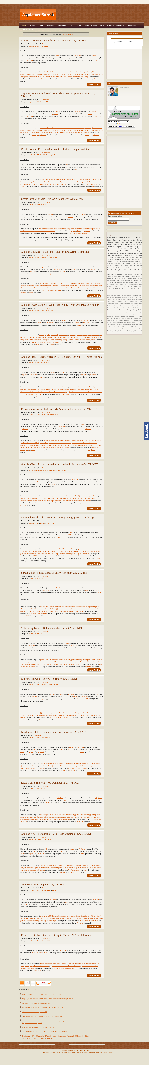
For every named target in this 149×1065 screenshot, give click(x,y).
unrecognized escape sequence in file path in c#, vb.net (45, 551)
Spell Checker (110, 324)
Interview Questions (115, 25)
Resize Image (131, 291)
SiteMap (136, 293)
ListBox (122, 280)
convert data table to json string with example (53, 766)
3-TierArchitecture (127, 299)
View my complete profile (128, 90)
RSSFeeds (133, 320)
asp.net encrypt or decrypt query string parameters (83, 335)
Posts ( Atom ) (32, 990)
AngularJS (119, 247)
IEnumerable (134, 276)
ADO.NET (110, 266)
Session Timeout (129, 293)
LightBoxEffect (128, 270)
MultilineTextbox (129, 280)
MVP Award (110, 318)
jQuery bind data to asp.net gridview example (62, 498)
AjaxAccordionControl (125, 303)
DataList (139, 268)
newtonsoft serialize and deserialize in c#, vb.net (40, 609)
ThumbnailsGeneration (127, 295)
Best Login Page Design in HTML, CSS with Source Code (38, 1027)
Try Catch (114, 326)
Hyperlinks (116, 316)
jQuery (97, 267)
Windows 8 (118, 297)
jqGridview (136, 331)
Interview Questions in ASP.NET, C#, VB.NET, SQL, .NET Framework (42, 994)
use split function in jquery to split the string (76, 815)
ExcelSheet (115, 255)
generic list (94, 447)
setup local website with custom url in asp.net (81, 229)
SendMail (129, 257)
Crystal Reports (137, 253)
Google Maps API (112, 261)
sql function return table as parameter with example (63, 664)
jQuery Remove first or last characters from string (65, 966)
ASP (127, 284)
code (38, 788)
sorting (114, 299)
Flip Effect (131, 287)
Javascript (43, 257)
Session (43, 362)
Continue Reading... (94, 85)
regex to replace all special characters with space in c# (79, 662)
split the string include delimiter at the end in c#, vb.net (57, 607)
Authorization (123, 310)
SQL (71, 25)
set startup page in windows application (52, 179)
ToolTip (132, 261)
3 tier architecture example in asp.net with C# (34, 1012)
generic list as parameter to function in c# (56, 496)
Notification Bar (129, 318)
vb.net (79, 56)
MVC (102, 25)
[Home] (100, 1)
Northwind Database (119, 318)
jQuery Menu (116, 278)
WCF (109, 263)
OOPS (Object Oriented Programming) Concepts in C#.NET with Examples (43, 1016)
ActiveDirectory (112, 301)
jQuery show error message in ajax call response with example (39, 554)
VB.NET (46, 46)
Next (43, 983)
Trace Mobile (27, 29)
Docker (114, 314)
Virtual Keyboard (126, 326)
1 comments (46, 308)
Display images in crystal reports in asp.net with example (53, 443)
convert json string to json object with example (75, 554)
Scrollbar (129, 322)
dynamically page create (124, 329)
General (132, 238)
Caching (130, 310)
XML (124, 257)
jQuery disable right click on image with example (61, 715)
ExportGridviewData (115, 257)
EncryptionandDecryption (115, 270)
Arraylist (110, 310)
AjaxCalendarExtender (136, 303)
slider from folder (120, 333)
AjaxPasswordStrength (113, 308)
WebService (135, 257)
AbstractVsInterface (137, 299)
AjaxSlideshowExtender (136, 308)
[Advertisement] (100, 14)
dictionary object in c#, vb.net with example (72, 445)
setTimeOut (138, 282)
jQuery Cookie (125, 282)
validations (131, 247)
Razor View (125, 263)
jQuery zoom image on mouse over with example (74, 285)
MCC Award (139, 316)
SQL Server (47, 342)
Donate (119, 314)
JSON (47, 523)
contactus (109, 329)
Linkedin (112, 289)
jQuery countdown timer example (85, 713)
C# (81, 320)
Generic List (49, 470)
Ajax (41, 25)
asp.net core (131, 297)
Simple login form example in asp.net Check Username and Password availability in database (47, 999)
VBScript (119, 326)
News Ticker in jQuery (125, 289)
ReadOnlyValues (116, 322)
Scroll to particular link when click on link (82, 392)
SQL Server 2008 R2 (119, 293)
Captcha (126, 287)
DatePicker (138, 249)
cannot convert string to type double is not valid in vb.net (82, 551)
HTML (109, 255)
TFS (115, 324)
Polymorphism (138, 280)
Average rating (120, 287)
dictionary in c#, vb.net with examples (78, 74)
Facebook (136, 274)
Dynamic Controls (128, 274)
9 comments (46, 44)
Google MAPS (124, 249)
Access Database (127, 278)
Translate (123, 124)
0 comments (46, 360)
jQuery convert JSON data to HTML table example (79, 763)
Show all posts (68, 34)
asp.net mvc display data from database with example (48, 74)
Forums (129, 314)
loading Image (131, 272)
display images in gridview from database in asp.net (60, 440)
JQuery (79, 25)
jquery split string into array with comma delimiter (86, 660)
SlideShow (127, 261)
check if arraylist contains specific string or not (84, 963)
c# (35, 46)
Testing (129, 324)
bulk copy (137, 326)
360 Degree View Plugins (116, 284)
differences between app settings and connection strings (44, 340)
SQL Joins (132, 263)
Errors (42, 523)
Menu (113, 263)
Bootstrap (139, 259)
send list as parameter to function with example (54, 963)
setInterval (132, 282)
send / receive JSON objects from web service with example (58, 916)
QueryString (120, 291)
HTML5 (136, 287)
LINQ (108, 289)
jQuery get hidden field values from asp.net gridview (79, 340)
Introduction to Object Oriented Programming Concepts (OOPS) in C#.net (42, 1007)
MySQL (117, 289)
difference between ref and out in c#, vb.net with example (71, 77)
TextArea (133, 324)
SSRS (140, 276)
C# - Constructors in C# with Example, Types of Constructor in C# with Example (44, 1031)
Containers (119, 312)
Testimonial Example (122, 324)
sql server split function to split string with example (53, 819)
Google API (138, 247)
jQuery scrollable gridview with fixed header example (57, 713)
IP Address (122, 316)
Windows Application (50, 155)
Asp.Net (33, 25)
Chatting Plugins (137, 310)
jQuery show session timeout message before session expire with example (69, 389)
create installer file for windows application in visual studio (59, 72)
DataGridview (118, 266)
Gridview (50, 25)
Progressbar (118, 263)
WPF (132, 326)
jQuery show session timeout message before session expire (58, 283)
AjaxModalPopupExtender (129, 259)
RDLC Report (137, 270)
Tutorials (132, 25)
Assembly (116, 310)
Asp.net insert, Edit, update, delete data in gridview (36, 1003)
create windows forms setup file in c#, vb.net (52, 229)
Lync (134, 316)
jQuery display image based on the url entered (34, 966)
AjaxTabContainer (111, 287)
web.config (139, 263)
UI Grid (109, 282)
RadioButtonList (112, 272)
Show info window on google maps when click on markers (61, 918)
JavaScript (62, 25)
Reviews (137, 291)
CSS (132, 249)
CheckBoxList (119, 274)
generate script (135, 329)
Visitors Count (111, 297)
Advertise (120, 301)
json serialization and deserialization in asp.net (55, 660)
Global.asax (127, 276)
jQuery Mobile (118, 331)
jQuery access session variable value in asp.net (53, 387)
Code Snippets (42, 414)
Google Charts (135, 314)
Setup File (139, 322)
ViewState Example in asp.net (36, 389)
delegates (115, 329)
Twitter (109, 278)
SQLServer (87, 231)
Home (24, 25)
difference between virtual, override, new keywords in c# (50, 184)
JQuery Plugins (136, 242)
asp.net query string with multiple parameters (53, 335)
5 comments (46, 202)
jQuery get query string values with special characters (65, 337)
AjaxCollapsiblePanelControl (118, 305)
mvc (38, 79)
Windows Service (122, 272)
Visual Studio (138, 261)
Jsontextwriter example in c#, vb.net (51, 763)
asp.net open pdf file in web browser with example (42, 285)
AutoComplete (112, 249)
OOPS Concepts (91, 25)
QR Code (40, 46)
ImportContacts (129, 316)
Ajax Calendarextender (132, 301)
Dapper (140, 312)
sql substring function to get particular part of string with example (41, 662)
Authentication (120, 253)
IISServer (129, 251)
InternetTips (120, 261)
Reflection (50, 414)
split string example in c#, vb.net (50, 815)
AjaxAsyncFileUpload (116, 268)
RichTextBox (123, 322)
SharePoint (134, 255)
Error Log (124, 314)
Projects (121, 320)
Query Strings (44, 310)
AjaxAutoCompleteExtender (135, 284)
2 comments (46, 837)
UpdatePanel (118, 259)
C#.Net (37, 257)
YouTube (139, 266)
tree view (126, 333)
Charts (113, 274)
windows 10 (119, 299)
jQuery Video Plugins (128, 331)
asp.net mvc (120, 242)
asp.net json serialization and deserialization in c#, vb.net (58, 549)
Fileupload (132, 244)
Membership (111, 253)
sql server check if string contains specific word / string (61, 817)
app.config (125, 297)
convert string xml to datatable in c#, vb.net (82, 766)
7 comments (45, 100)
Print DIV (117, 320)
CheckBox (128, 253)
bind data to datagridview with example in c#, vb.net (37, 182)
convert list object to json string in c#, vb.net (84, 496)
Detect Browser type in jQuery (58, 392)
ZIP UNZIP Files (116, 282)
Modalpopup (138, 251)
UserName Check (137, 295)
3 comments (46, 153)
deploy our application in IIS (78, 233)
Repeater (126, 266)
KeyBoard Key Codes (113, 280)
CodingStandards (111, 312)
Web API (133, 266)
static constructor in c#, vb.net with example (50, 288)
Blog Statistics (137, 278)
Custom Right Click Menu (130, 312)
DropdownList (111, 247)
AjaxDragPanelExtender (136, 305)
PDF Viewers (134, 289)
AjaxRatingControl (125, 308)
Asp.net (31, 46)
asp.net (58, 56)
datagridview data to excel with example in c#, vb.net (75, 182)
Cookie (131, 268)
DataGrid (109, 314)
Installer (34, 155)
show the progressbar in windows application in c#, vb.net (84, 179)
